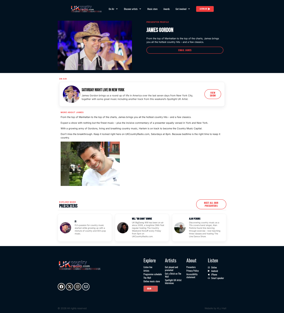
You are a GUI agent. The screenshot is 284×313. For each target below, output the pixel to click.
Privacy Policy (192, 270)
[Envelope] (85, 286)
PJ (75, 221)
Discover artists (131, 9)
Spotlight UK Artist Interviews (173, 281)
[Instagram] (77, 286)
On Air (111, 9)
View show (213, 94)
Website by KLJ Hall (215, 308)
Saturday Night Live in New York (103, 89)
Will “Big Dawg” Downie (142, 218)
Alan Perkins (194, 218)
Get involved (181, 9)
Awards (166, 9)
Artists (146, 270)
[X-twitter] (69, 286)
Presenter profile (157, 22)
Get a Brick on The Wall (173, 275)
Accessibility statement (191, 276)
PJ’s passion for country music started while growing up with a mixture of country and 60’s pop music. (90, 229)
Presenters (191, 267)
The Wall (147, 277)
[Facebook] (61, 286)
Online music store (151, 281)
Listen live (147, 267)
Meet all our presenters (211, 204)
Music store (152, 9)
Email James (185, 50)
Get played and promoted (171, 268)
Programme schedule (152, 274)
